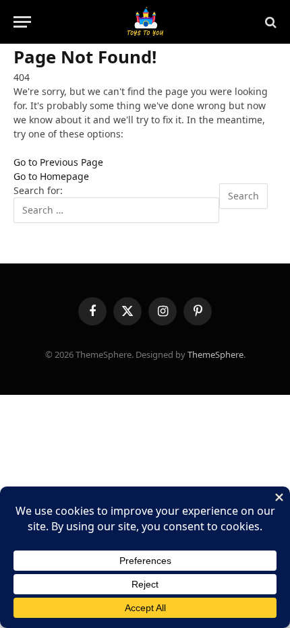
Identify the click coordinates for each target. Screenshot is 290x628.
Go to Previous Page (58, 162)
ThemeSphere (215, 354)
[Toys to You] (145, 22)
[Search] (269, 22)
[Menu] (22, 22)
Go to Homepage (51, 176)
